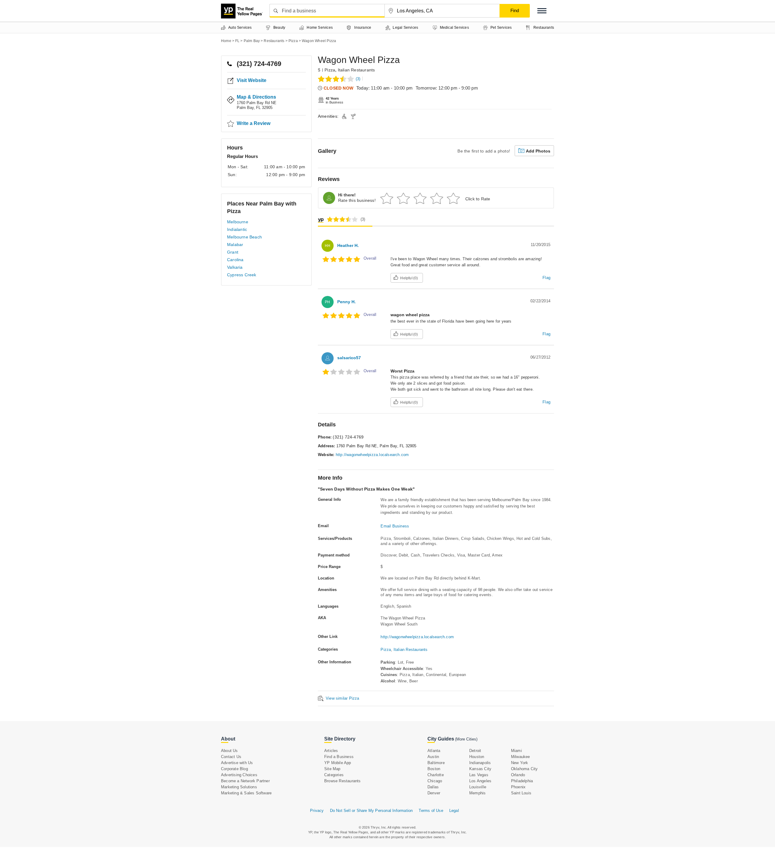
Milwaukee (520, 756)
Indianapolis (480, 762)
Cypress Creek (241, 274)
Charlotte (435, 775)
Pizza (330, 69)
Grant (232, 252)
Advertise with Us (237, 762)
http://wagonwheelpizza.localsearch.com (372, 454)
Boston (433, 769)
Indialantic (237, 229)
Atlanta (433, 750)
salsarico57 (349, 357)
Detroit (475, 750)
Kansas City (480, 769)
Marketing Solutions (239, 787)
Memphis (477, 793)
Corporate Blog (234, 769)
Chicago (434, 781)
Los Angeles (480, 781)
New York (519, 762)
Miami (516, 750)
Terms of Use (431, 810)
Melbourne (237, 221)
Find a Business (339, 756)
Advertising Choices (239, 775)
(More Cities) (466, 739)
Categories (334, 775)
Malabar (235, 244)
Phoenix (518, 787)
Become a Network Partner (245, 781)
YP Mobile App (337, 762)
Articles (331, 750)
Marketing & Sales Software (246, 793)
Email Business (395, 526)
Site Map (332, 769)
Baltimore (436, 762)
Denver (433, 793)
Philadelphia (522, 781)
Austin (433, 756)
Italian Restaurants (356, 69)
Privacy (317, 810)
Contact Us (231, 756)
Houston (476, 756)
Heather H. (348, 245)
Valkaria (235, 267)
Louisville (477, 787)
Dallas (433, 787)
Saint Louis (521, 793)
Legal (454, 810)
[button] (541, 10)
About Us (229, 750)
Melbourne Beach (244, 237)
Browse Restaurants (342, 781)
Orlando (518, 775)
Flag (546, 277)
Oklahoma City (524, 769)
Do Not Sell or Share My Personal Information (371, 810)
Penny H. (346, 301)
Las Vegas (478, 775)
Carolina (235, 259)
